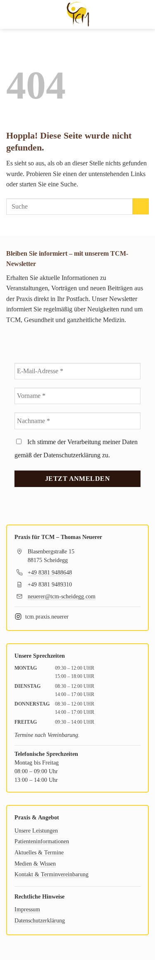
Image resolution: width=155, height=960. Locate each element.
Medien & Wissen (35, 864)
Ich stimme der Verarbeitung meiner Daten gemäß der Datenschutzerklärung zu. (76, 448)
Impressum (27, 909)
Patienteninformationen (41, 841)
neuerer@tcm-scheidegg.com (61, 596)
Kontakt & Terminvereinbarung (51, 874)
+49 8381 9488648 (50, 572)
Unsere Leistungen (36, 831)
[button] (11, 14)
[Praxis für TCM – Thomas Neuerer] (77, 14)
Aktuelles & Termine (39, 852)
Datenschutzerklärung (39, 921)
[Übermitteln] (141, 206)
